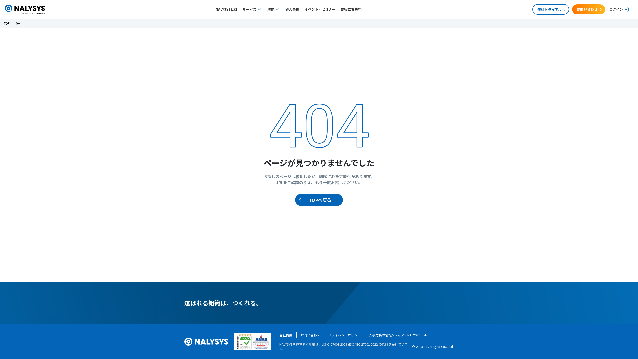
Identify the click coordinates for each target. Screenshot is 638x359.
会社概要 (285, 335)
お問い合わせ (310, 335)
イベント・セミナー (320, 9)
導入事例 (292, 9)
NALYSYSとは (227, 9)
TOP (7, 23)
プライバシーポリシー (344, 335)
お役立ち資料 (351, 9)
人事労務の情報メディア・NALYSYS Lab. (398, 335)
